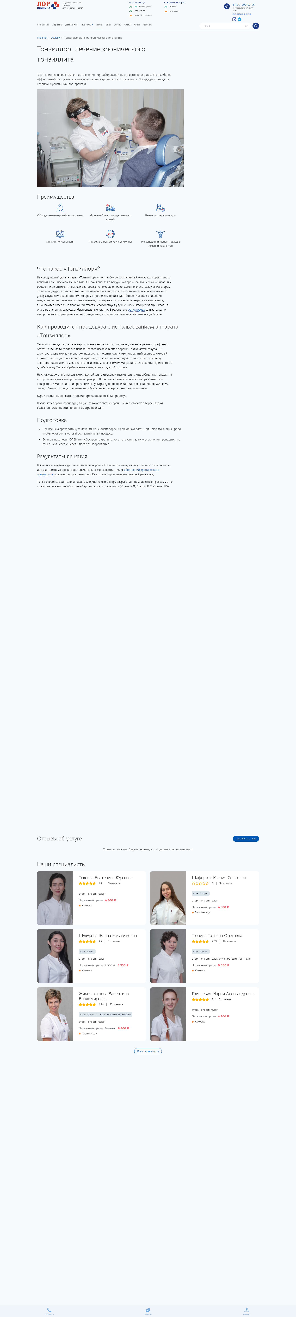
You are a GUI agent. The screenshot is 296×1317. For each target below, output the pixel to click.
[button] (255, 26)
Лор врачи (57, 24)
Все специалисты (148, 1051)
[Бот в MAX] (234, 19)
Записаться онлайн (241, 14)
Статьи (127, 24)
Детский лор (71, 24)
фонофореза (136, 309)
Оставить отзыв (246, 838)
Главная (42, 37)
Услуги (99, 24)
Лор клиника (43, 24)
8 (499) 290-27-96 (243, 4)
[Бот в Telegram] (239, 19)
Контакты (147, 24)
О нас (137, 24)
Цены (108, 24)
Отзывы (117, 24)
